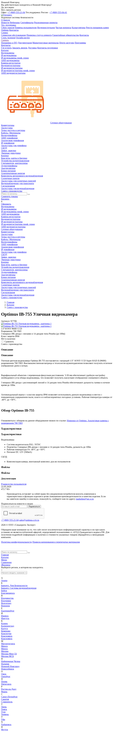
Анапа (4, 580)
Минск (4, 646)
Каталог (5, 557)
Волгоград (6, 603)
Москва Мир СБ (9, 654)
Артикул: (5, 321)
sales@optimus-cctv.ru (29, 520)
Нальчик (5, 664)
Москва (4, 651)
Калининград (7, 626)
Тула (3, 712)
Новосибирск (7, 669)
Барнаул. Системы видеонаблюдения (18, 588)
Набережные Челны (10, 661)
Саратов (5, 699)
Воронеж (5, 606)
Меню (4, 560)
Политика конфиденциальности (16, 542)
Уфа (3, 719)
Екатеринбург (7, 611)
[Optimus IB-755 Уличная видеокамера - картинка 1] (26, 323)
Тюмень (5, 714)
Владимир (6, 600)
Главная (5, 555)
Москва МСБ (7, 656)
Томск (4, 709)
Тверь (4, 707)
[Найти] (29, 194)
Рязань (4, 691)
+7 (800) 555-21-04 (16, 12)
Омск (3, 674)
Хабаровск (6, 724)
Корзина (5, 199)
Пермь (4, 681)
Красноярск (6, 636)
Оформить (6, 204)
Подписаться (34, 506)
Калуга (4, 628)
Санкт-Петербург (9, 697)
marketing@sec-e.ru (85, 499)
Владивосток (7, 598)
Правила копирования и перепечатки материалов (56, 542)
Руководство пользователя (13, 484)
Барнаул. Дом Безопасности (14, 585)
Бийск (4, 590)
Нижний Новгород (10, 666)
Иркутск (5, 618)
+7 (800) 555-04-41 (58, 12)
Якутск (4, 729)
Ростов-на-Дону (8, 689)
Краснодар (6, 633)
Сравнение (6, 562)
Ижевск (5, 616)
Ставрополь (6, 702)
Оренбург (5, 676)
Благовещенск (8, 593)
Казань (4, 623)
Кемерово (5, 631)
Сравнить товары (9, 196)
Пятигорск (6, 684)
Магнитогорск (8, 643)
